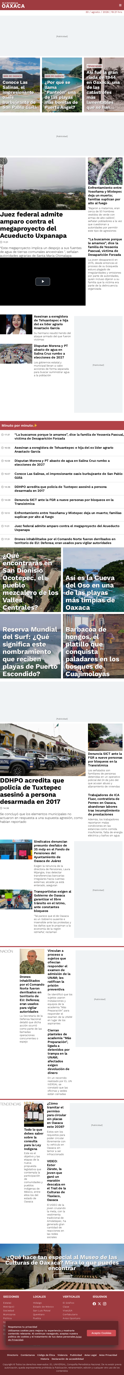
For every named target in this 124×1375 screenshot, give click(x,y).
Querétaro (39, 1314)
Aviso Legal (90, 1355)
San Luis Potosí (42, 1310)
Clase (66, 1306)
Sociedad (8, 1310)
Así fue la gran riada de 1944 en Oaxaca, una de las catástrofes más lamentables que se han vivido (103, 92)
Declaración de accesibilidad (68, 1359)
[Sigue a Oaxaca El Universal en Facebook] (95, 1303)
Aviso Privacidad (108, 1355)
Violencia (62, 1355)
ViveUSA (67, 1310)
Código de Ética (46, 1355)
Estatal (7, 1303)
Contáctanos (28, 1355)
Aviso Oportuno (71, 1318)
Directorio (12, 1355)
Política (7, 1318)
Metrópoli (8, 1306)
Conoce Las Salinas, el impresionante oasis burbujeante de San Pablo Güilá (20, 95)
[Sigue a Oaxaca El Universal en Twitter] (100, 1303)
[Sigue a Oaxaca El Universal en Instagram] (105, 1303)
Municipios (9, 1314)
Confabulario (70, 1314)
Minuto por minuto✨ (20, 425)
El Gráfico (68, 1303)
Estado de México (43, 1306)
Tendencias (94, 66)
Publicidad (76, 1355)
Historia (45, 1359)
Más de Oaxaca (12, 76)
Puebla (37, 1318)
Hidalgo (37, 1303)
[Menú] (120, 5)
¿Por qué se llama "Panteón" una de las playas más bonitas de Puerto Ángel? (61, 95)
